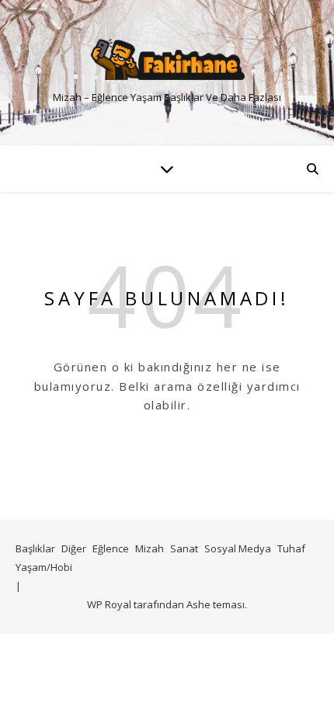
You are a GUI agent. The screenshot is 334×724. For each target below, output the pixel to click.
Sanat (184, 548)
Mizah (149, 548)
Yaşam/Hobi (44, 567)
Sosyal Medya (237, 548)
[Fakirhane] (167, 59)
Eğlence (110, 548)
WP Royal (109, 604)
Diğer (73, 548)
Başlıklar (35, 548)
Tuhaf (291, 548)
